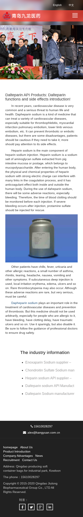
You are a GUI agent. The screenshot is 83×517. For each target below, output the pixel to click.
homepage (10, 447)
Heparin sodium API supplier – (48, 378)
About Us (26, 447)
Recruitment (11, 460)
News (39, 455)
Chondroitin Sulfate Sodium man (49, 370)
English (57, 5)
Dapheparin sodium (24, 303)
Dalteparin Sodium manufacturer (49, 393)
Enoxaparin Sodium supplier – (48, 362)
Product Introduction (16, 451)
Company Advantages (18, 455)
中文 (71, 5)
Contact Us (29, 460)
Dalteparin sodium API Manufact (49, 386)
